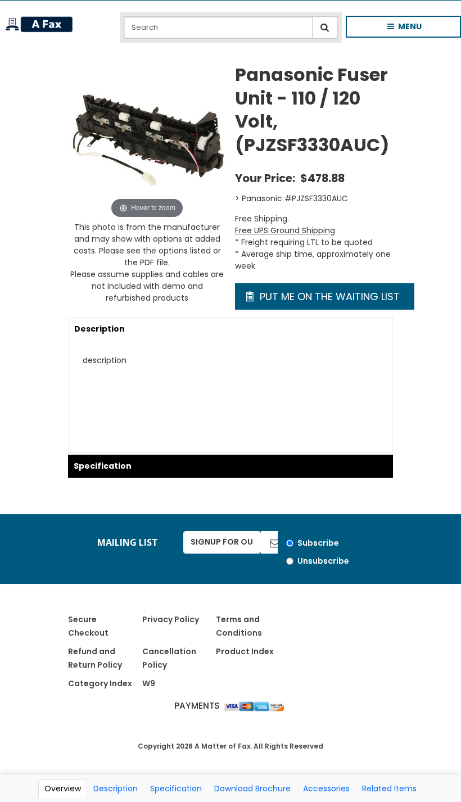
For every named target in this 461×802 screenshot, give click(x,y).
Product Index (245, 651)
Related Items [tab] (389, 788)
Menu (395, 29)
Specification (103, 466)
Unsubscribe (323, 561)
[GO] (269, 542)
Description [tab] (115, 788)
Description (99, 328)
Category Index (100, 683)
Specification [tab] (176, 788)
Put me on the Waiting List (328, 296)
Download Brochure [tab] (252, 788)
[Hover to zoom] (147, 141)
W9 (148, 683)
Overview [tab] (62, 788)
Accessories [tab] (326, 788)
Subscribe (318, 543)
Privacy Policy (170, 619)
